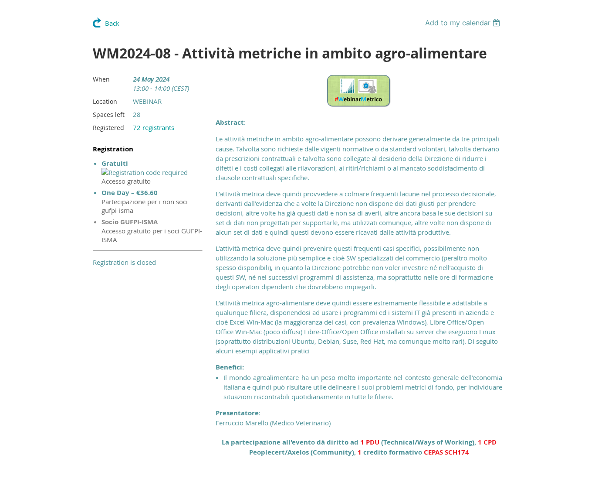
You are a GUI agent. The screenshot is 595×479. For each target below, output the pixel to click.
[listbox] (463, 22)
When (101, 79)
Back (112, 23)
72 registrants (153, 127)
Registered (108, 127)
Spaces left (109, 114)
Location (105, 101)
